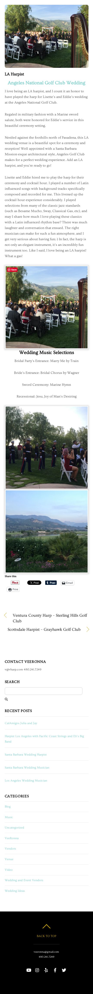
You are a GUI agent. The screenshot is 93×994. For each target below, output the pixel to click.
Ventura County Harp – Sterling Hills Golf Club (50, 618)
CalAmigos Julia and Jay (21, 723)
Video (9, 870)
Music (9, 817)
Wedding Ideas (15, 891)
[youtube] (28, 968)
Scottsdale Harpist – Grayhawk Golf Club (42, 629)
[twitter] (64, 968)
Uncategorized (14, 827)
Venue (9, 859)
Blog (8, 806)
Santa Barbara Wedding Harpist (26, 754)
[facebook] (55, 968)
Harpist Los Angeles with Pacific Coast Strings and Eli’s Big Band (44, 739)
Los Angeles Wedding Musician (26, 780)
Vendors (10, 848)
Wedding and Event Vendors (24, 880)
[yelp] (46, 968)
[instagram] (37, 968)
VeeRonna (12, 838)
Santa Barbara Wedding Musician (27, 767)
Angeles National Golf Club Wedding (46, 83)
